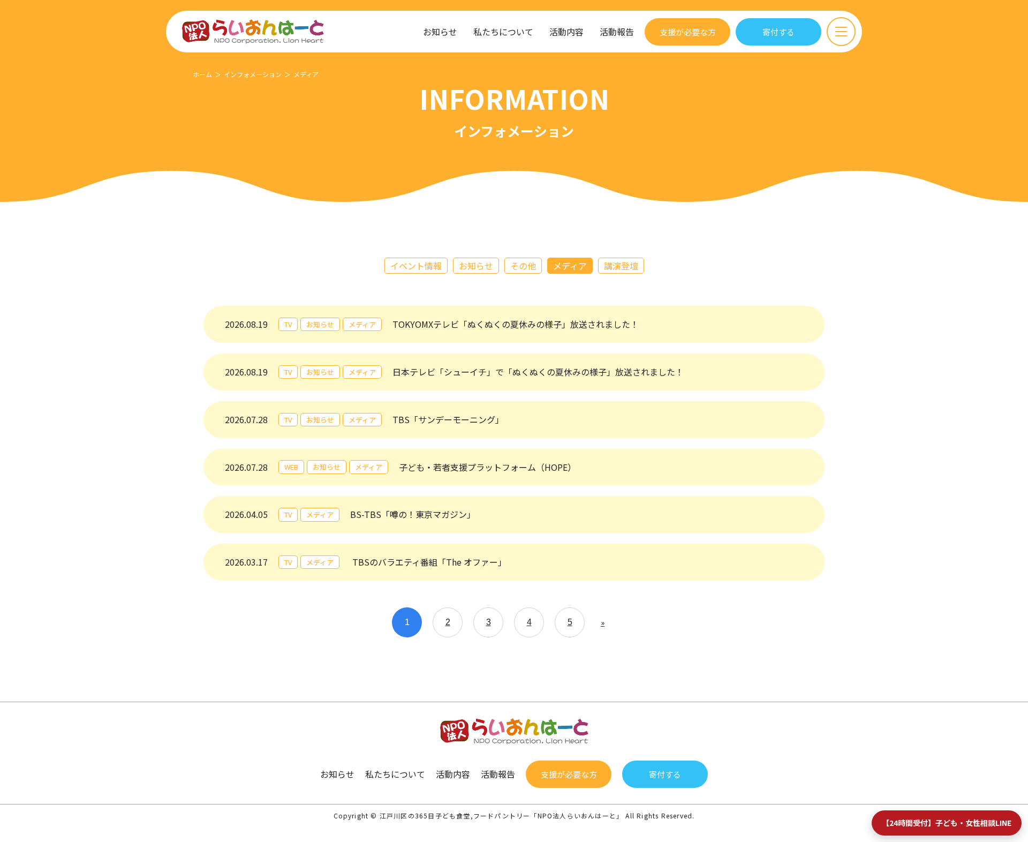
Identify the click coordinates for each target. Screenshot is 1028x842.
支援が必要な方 (688, 31)
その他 (523, 265)
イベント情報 (416, 265)
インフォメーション (253, 74)
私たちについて (503, 31)
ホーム (202, 74)
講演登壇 (621, 265)
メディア (570, 265)
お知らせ (440, 31)
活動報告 (617, 31)
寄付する (778, 31)
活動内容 (566, 31)
